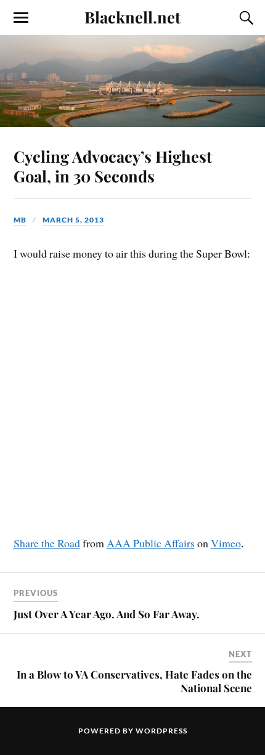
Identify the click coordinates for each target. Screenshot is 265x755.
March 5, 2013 (73, 219)
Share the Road (47, 543)
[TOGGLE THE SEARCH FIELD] (244, 18)
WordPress (161, 730)
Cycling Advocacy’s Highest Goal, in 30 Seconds (113, 165)
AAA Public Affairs (151, 543)
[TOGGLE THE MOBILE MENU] (21, 18)
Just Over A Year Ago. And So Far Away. (107, 614)
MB (20, 219)
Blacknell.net (132, 16)
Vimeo (226, 543)
